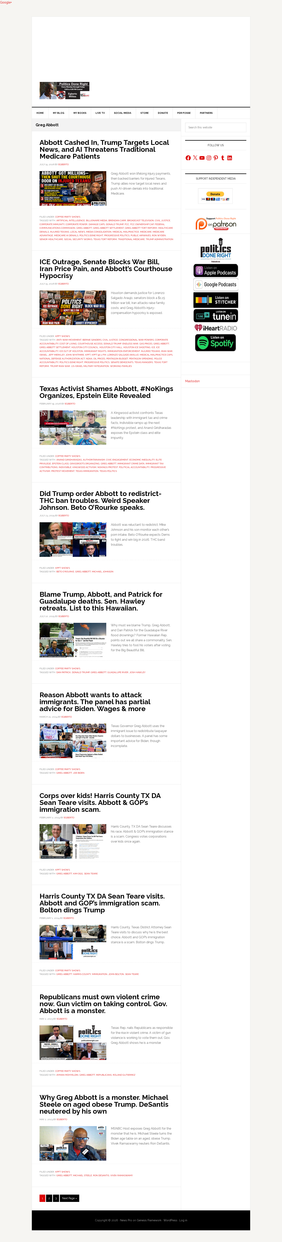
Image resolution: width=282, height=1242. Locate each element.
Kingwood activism (84, 467)
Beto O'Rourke (65, 571)
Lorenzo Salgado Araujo (123, 354)
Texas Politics (108, 471)
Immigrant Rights (95, 351)
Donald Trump (115, 224)
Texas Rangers (143, 362)
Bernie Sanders (91, 339)
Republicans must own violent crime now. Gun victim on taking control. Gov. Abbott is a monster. (103, 1004)
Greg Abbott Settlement (108, 228)
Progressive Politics (116, 235)
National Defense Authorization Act (62, 358)
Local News (77, 231)
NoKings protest (107, 467)
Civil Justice (162, 220)
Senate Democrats (122, 362)
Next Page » (69, 1199)
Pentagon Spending (141, 358)
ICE (153, 347)
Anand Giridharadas (69, 459)
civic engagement (117, 459)
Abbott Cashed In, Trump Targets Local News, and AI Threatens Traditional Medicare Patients (104, 149)
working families (121, 366)
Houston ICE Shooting (136, 347)
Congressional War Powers (136, 339)
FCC (127, 224)
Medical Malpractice (126, 231)
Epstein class (60, 463)
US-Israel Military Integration (90, 366)
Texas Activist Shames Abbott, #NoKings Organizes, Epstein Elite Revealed (106, 392)
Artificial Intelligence (70, 220)
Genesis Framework (149, 1220)
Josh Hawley (137, 672)
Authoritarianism (94, 459)
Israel (43, 354)
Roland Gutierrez (124, 1075)
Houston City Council (84, 347)
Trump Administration (159, 239)
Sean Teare (91, 873)
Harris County (82, 974)
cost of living (68, 343)
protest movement (62, 471)
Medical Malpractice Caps (156, 354)
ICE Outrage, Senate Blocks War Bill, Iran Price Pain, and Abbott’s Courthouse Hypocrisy (106, 269)
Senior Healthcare (51, 239)
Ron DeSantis (101, 1175)
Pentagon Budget (117, 358)
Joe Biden (78, 773)
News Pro (126, 1220)
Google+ (6, 2)
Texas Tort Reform (105, 239)
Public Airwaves (141, 235)
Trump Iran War (60, 366)
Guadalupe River (117, 672)
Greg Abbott (84, 228)
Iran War (166, 351)
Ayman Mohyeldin (67, 1075)
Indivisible (65, 467)
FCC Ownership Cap (142, 224)
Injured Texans (59, 231)
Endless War (130, 343)
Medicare (146, 231)
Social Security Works (78, 239)
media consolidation (98, 231)
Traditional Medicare (131, 239)
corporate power (76, 224)
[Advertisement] (141, 45)
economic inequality (142, 459)
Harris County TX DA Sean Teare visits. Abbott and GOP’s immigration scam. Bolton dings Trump (102, 903)
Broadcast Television (140, 220)
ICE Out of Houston (71, 351)
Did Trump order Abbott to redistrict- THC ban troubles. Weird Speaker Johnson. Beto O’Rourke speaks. (101, 500)
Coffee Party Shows (67, 216)
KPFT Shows (62, 336)
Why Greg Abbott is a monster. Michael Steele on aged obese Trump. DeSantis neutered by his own (104, 1104)
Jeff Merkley (56, 354)
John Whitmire (75, 354)
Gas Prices (145, 343)
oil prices (99, 358)
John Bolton (116, 974)
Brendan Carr (117, 220)
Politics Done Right (141, 90)
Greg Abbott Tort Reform (141, 228)
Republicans (104, 1075)
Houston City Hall (110, 347)
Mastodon (192, 381)
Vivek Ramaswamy (121, 1175)
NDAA (89, 358)
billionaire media (96, 220)
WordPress (170, 1220)
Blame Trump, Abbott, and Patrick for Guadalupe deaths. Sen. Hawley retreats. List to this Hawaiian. (101, 601)
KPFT (88, 354)
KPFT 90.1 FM (99, 354)
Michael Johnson (102, 571)
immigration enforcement (123, 351)
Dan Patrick (63, 672)
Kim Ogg (78, 873)
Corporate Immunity (52, 224)
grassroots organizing (85, 463)
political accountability (134, 467)
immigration (99, 974)
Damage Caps (97, 224)
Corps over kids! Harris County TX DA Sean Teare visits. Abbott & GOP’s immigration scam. (100, 802)
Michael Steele (82, 1175)
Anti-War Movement (68, 339)
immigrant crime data (130, 463)
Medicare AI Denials (66, 235)
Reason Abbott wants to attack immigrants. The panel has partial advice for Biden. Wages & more (95, 702)
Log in (183, 1220)
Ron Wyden (159, 235)
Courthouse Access (90, 343)
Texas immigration (87, 471)
